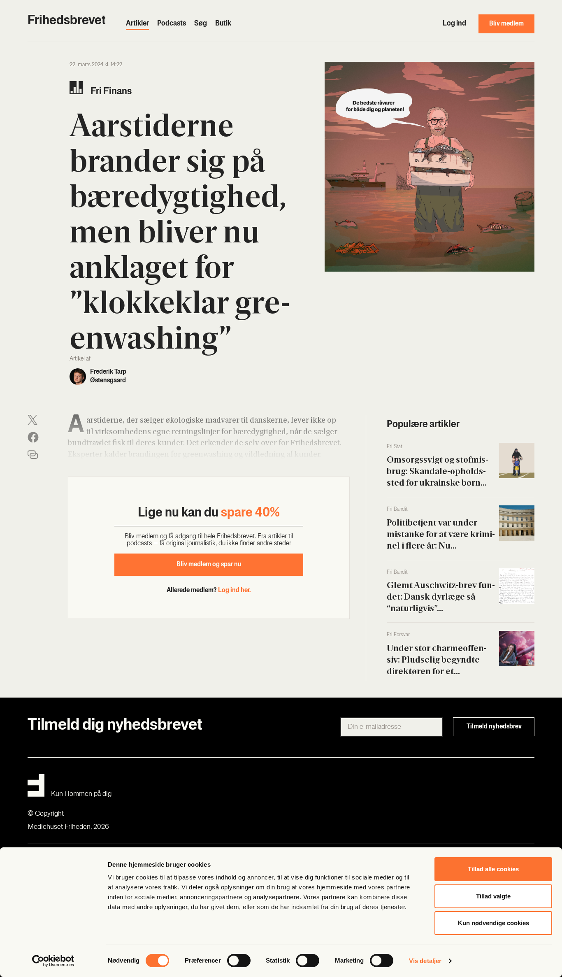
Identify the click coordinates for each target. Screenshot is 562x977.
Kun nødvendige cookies (493, 922)
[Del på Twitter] (32, 420)
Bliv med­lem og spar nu (208, 564)
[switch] (239, 960)
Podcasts (171, 24)
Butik (223, 24)
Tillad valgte (493, 896)
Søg (200, 24)
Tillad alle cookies (493, 868)
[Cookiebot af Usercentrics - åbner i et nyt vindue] (53, 961)
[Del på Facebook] (33, 437)
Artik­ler (137, 24)
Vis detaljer (425, 960)
